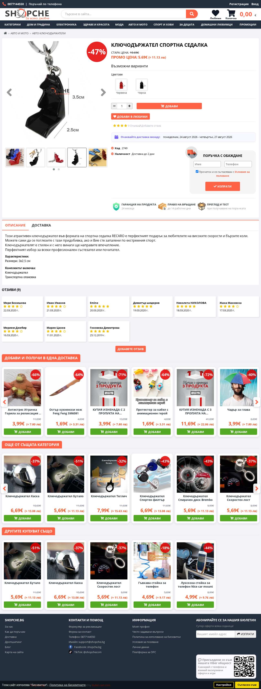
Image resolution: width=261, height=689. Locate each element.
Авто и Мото (137, 24)
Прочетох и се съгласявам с (224, 174)
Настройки (223, 685)
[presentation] (9, 92)
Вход (255, 4)
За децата (186, 24)
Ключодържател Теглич (109, 496)
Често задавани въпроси (148, 632)
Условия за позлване (145, 642)
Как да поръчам (15, 632)
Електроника (66, 24)
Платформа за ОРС (144, 652)
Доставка (41, 225)
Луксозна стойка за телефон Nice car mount (195, 584)
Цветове (117, 74)
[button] (53, 169)
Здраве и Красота (96, 24)
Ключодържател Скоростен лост (238, 498)
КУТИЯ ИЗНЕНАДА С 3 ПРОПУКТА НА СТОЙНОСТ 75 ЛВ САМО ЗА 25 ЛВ (195, 411)
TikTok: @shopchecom (88, 652)
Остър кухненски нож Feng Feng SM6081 (65, 411)
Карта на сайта (14, 652)
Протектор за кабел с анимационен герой (152, 411)
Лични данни (140, 647)
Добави (171, 106)
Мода (119, 24)
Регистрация (239, 4)
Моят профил (140, 626)
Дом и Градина (38, 24)
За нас (9, 626)
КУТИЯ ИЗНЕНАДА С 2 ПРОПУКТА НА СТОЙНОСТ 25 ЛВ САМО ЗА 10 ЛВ (109, 411)
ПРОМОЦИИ (248, 24)
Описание (15, 225)
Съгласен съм (247, 685)
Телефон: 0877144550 (82, 637)
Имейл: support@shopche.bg (87, 642)
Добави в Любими (132, 117)
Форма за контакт (80, 632)
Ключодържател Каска (22, 496)
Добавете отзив (131, 349)
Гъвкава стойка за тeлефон (152, 584)
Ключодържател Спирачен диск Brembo (195, 498)
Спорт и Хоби (164, 24)
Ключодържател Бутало (66, 496)
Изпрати (224, 186)
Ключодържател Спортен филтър (152, 498)
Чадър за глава (238, 410)
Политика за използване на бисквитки (156, 637)
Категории (12, 24)
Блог (8, 647)
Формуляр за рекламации (85, 626)
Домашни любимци (217, 24)
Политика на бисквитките (68, 685)
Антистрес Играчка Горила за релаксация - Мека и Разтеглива (22, 411)
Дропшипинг (13, 642)
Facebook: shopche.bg (87, 647)
